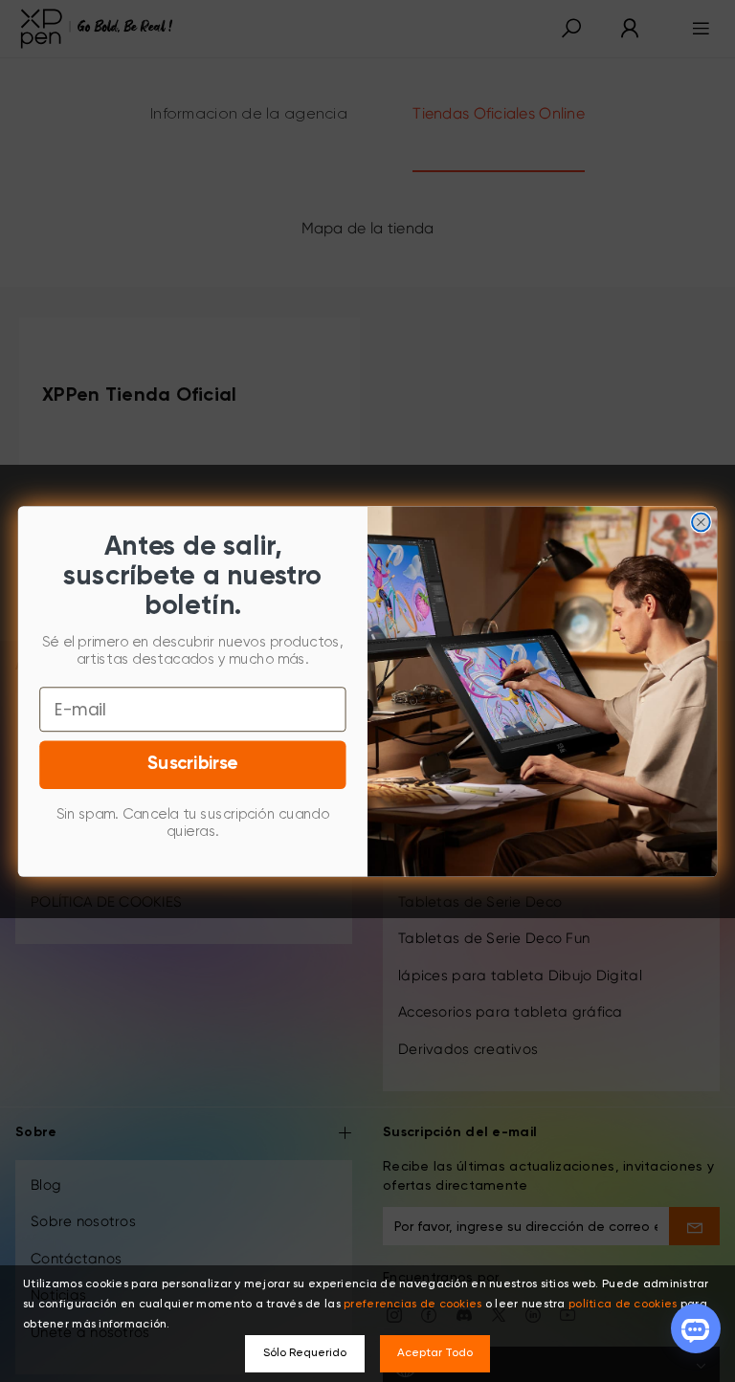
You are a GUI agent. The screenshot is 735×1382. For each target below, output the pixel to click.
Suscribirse (192, 765)
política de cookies (622, 1304)
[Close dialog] (701, 522)
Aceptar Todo (435, 1353)
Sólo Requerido (304, 1353)
